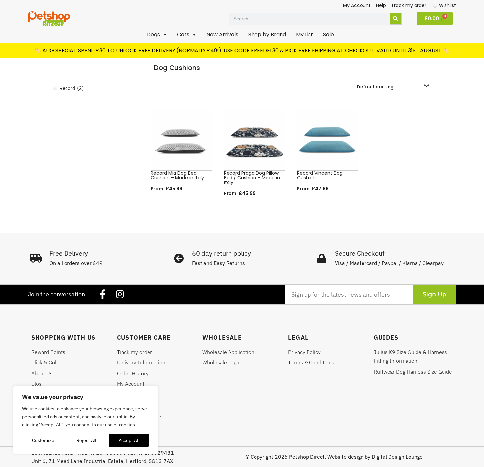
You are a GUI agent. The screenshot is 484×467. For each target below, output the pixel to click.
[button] (157, 34)
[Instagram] (119, 294)
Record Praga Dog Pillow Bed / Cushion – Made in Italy (252, 177)
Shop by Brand (267, 34)
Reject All (86, 440)
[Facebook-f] (102, 294)
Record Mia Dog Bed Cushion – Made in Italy (177, 175)
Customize (43, 440)
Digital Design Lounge (397, 457)
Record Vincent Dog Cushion (320, 175)
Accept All (129, 440)
